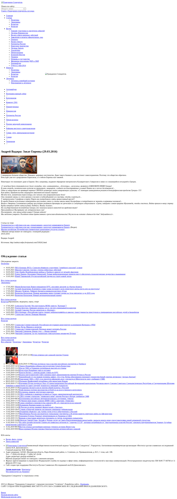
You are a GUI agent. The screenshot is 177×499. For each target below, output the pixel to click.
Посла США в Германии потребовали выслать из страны (42, 368)
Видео (8, 29)
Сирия (8, 137)
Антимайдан (11, 89)
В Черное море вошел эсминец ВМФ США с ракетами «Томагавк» (46, 401)
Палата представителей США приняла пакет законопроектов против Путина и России (55, 375)
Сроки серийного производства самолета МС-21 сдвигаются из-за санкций (50, 403)
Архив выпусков (13, 469)
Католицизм (11, 98)
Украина (14, 57)
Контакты (26, 469)
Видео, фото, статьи (14, 439)
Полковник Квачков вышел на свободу (35, 405)
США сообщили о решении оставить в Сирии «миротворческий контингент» (51, 394)
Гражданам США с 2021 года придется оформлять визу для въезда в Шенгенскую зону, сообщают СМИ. (62, 379)
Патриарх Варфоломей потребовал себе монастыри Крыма (43, 381)
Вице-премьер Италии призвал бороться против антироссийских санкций (49, 429)
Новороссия (11, 111)
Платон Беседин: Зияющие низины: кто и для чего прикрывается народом (45, 308)
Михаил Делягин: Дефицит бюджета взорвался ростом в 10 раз (41, 291)
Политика (15, 20)
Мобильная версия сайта (11, 497)
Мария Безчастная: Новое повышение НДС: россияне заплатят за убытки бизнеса (48, 287)
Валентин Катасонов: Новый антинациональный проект (38, 295)
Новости (9, 68)
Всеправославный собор (16, 94)
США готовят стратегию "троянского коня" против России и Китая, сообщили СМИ (54, 396)
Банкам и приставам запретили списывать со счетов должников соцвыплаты (51, 418)
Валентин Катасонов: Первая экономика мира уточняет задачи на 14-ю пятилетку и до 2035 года (55, 293)
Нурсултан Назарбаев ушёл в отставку (35, 370)
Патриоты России (18, 44)
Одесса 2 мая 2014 (18, 65)
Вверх (3, 493)
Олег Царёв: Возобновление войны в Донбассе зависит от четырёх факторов (46, 272)
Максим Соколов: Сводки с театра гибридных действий (38, 270)
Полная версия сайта (9, 495)
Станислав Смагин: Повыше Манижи (30, 314)
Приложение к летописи (21, 83)
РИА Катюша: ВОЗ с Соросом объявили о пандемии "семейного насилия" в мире (48, 268)
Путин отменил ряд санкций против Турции (50, 355)
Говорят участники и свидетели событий (28, 31)
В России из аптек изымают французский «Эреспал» (41, 407)
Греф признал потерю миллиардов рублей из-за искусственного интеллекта (50, 390)
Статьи (9, 18)
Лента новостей (7, 340)
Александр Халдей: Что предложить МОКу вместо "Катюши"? (41, 306)
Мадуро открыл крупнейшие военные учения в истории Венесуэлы (47, 427)
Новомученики (12, 107)
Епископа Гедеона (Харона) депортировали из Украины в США (45, 416)
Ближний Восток (18, 55)
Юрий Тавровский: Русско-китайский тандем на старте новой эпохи (43, 276)
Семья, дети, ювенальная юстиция (20, 133)
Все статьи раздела (8, 280)
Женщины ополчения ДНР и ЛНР (25, 61)
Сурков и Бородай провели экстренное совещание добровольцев (46, 409)
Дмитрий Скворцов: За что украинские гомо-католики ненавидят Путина (45, 333)
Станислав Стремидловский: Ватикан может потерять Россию (40, 329)
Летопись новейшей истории (23, 81)
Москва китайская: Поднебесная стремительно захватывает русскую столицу (33, 229)
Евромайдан (16, 63)
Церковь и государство (20, 59)
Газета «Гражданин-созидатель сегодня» (17, 11)
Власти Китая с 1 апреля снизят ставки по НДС (38, 372)
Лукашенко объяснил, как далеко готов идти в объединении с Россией (48, 412)
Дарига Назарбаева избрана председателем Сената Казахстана (44, 366)
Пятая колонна (17, 52)
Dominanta (84, 484)
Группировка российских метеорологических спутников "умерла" (46, 399)
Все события (6, 342)
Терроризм (10, 141)
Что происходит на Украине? (18, 472)
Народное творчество (20, 46)
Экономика (15, 22)
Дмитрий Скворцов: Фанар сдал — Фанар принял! (36, 331)
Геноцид (14, 39)
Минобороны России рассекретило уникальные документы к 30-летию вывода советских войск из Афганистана (65, 414)
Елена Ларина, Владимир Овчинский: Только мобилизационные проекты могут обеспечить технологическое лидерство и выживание (70, 274)
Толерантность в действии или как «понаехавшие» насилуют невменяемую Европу (35, 225)
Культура (14, 24)
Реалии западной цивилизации (19, 124)
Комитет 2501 (11, 102)
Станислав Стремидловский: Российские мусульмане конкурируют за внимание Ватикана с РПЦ (55, 325)
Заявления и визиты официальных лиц (27, 37)
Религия (14, 26)
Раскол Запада (17, 42)
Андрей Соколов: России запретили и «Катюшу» (35, 310)
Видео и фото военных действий (24, 35)
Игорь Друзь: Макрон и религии (28, 327)
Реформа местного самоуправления (20, 128)
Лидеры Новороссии (19, 33)
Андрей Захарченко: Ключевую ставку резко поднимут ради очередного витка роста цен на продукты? (57, 289)
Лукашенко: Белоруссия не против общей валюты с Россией (44, 388)
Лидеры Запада (17, 48)
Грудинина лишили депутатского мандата (36, 392)
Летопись (10, 79)
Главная (9, 16)
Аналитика (15, 50)
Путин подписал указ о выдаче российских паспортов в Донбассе (59, 364)
